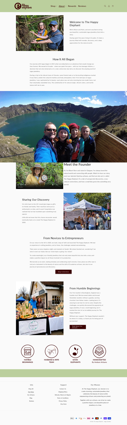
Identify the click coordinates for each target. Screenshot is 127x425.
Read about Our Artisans (77, 326)
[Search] (105, 6)
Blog (31, 398)
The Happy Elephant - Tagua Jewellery (102, 421)
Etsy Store (64, 404)
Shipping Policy (62, 392)
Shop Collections (63, 272)
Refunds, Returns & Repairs (63, 395)
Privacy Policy (63, 401)
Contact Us (63, 389)
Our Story (31, 392)
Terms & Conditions (63, 398)
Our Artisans (31, 395)
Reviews (31, 401)
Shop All (31, 389)
